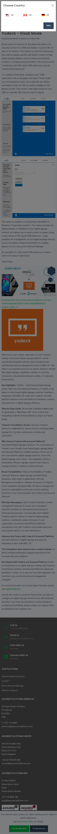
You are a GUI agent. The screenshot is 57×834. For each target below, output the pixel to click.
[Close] (52, 5)
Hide (48, 25)
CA (30, 15)
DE (47, 15)
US (11, 15)
